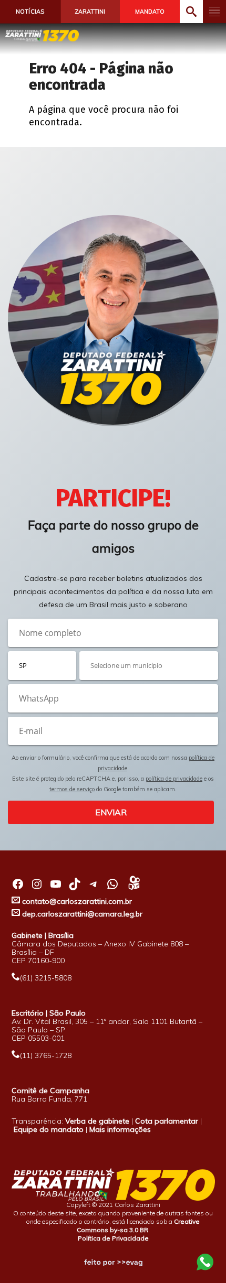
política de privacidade (174, 778)
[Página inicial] (42, 35)
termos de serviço (72, 789)
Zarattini (90, 11)
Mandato (150, 11)
